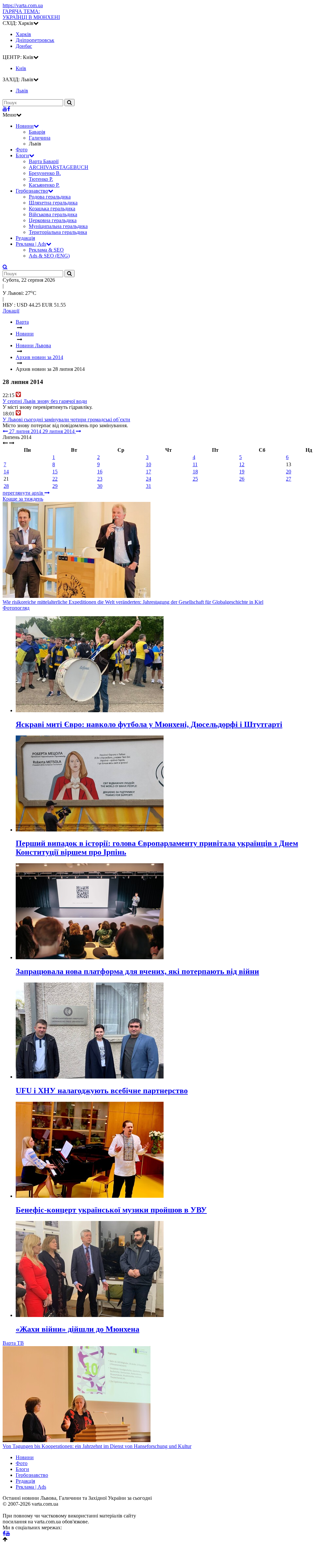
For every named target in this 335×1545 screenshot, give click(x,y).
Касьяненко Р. (44, 185)
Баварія (37, 132)
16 (99, 471)
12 (241, 464)
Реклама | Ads (31, 244)
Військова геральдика (53, 214)
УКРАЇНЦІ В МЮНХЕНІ (31, 14)
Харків (23, 34)
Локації (11, 311)
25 (195, 479)
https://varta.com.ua (23, 5)
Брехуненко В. (45, 173)
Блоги (22, 155)
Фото (21, 149)
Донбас (24, 46)
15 (55, 471)
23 (99, 479)
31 (148, 486)
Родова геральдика (50, 197)
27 (288, 479)
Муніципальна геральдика (58, 226)
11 (195, 464)
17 (148, 471)
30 (99, 486)
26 (241, 479)
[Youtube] (5, 109)
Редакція (25, 238)
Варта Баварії (44, 161)
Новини (25, 126)
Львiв (22, 90)
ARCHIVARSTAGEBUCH (58, 167)
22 (55, 479)
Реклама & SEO (46, 250)
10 (148, 464)
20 (288, 471)
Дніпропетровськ (35, 40)
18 (195, 471)
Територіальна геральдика (58, 232)
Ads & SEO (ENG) (49, 255)
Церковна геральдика (53, 220)
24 (148, 479)
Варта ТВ (13, 1343)
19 (241, 471)
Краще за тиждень (23, 499)
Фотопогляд (16, 608)
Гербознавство (32, 191)
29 (55, 486)
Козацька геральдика (52, 208)
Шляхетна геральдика (53, 202)
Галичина (39, 138)
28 (6, 486)
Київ (21, 68)
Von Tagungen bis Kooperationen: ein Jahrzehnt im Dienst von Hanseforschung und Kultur (97, 1446)
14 (6, 471)
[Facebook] (8, 109)
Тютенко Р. (41, 179)
